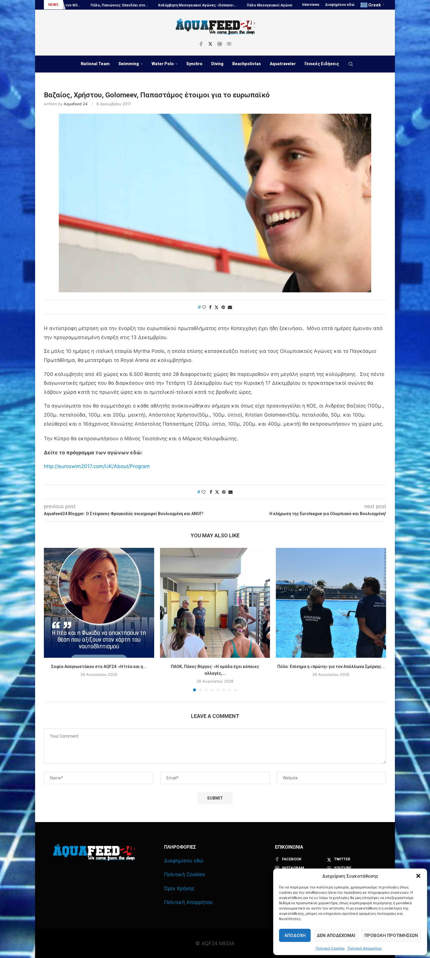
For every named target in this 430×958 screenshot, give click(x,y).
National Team (95, 63)
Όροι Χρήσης (179, 888)
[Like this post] (204, 307)
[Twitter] (210, 44)
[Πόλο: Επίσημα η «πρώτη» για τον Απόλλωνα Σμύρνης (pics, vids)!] (331, 603)
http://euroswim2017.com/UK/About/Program (97, 466)
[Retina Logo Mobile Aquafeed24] (94, 852)
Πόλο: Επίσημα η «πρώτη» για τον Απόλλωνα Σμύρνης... (331, 666)
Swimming (128, 63)
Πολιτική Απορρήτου (365, 948)
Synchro (194, 63)
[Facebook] (201, 44)
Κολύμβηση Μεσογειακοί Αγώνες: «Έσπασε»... (148, 5)
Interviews (310, 5)
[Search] (351, 64)
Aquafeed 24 (75, 103)
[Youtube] (229, 44)
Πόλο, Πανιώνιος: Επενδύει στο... (70, 5)
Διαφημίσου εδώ (340, 5)
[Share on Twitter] (216, 307)
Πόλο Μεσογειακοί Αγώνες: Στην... (227, 5)
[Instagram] (220, 44)
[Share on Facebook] (210, 307)
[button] (418, 876)
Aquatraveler (283, 63)
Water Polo (163, 63)
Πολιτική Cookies (330, 948)
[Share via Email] (230, 307)
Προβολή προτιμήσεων (391, 935)
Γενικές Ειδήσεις (322, 63)
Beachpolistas (246, 63)
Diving (217, 63)
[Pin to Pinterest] (223, 307)
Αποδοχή (295, 935)
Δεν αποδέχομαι (336, 935)
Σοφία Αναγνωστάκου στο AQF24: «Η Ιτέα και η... (99, 666)
